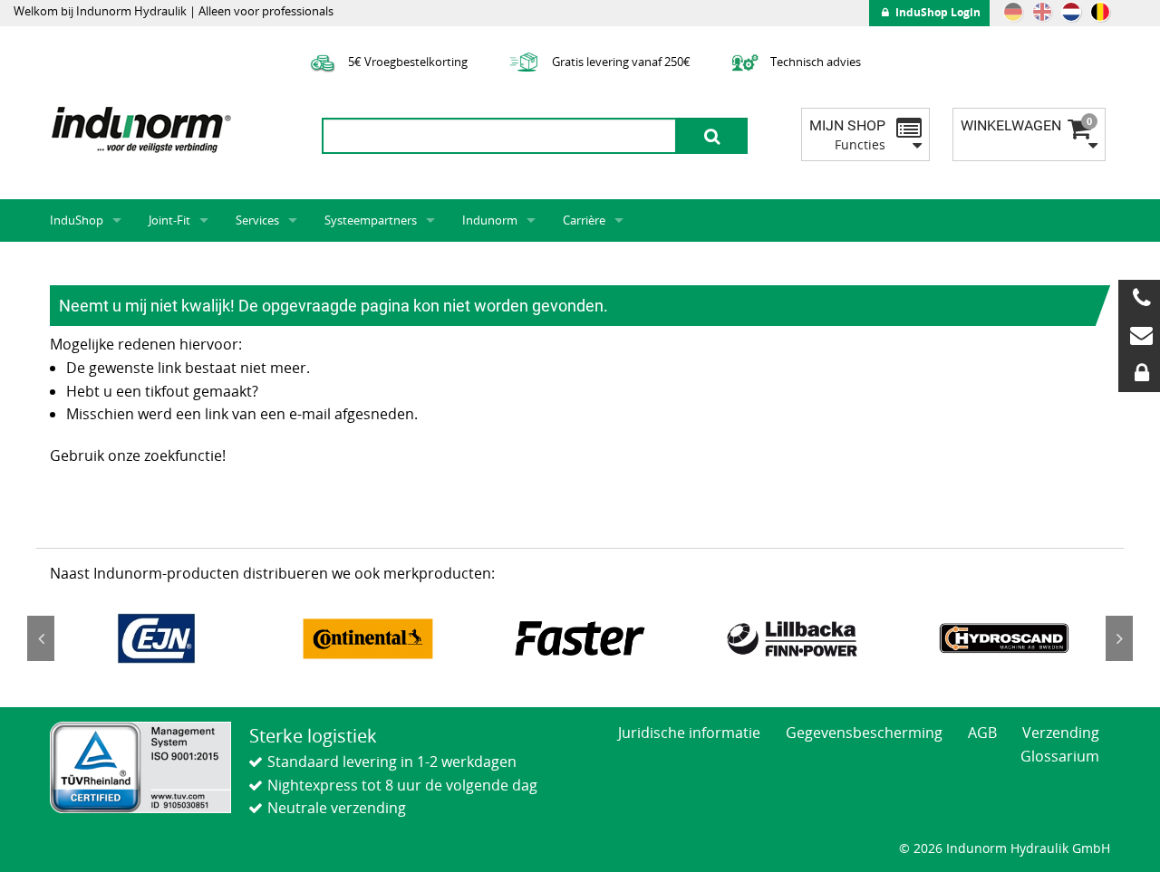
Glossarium (1059, 756)
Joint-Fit (169, 220)
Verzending (1060, 733)
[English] (1042, 12)
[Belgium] (1100, 12)
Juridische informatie (689, 733)
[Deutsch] (1013, 12)
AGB (982, 733)
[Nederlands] (1071, 12)
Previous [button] (40, 638)
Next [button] (1119, 638)
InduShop (76, 220)
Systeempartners (370, 220)
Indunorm (489, 220)
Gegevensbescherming (864, 733)
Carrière (584, 220)
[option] (156, 638)
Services (257, 220)
